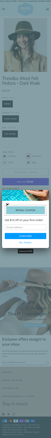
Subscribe (25, 236)
